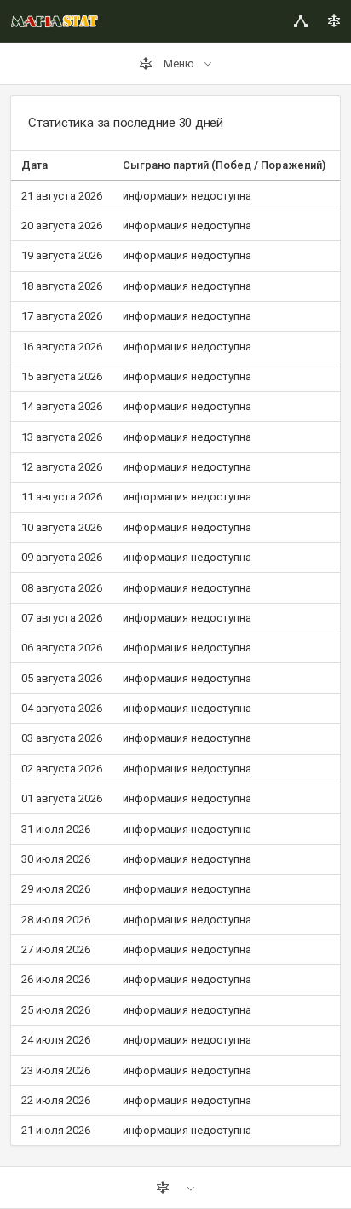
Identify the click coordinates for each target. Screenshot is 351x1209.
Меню (179, 63)
